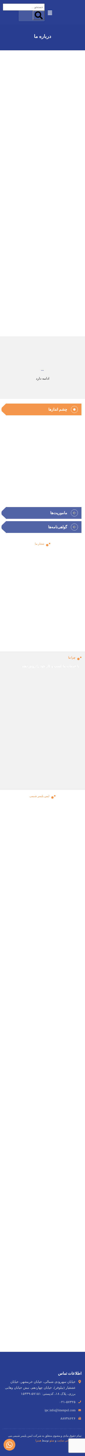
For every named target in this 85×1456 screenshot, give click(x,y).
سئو (52, 1440)
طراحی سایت (65, 1440)
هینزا (38, 1440)
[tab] (42, 409)
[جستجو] (39, 15)
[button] (50, 12)
